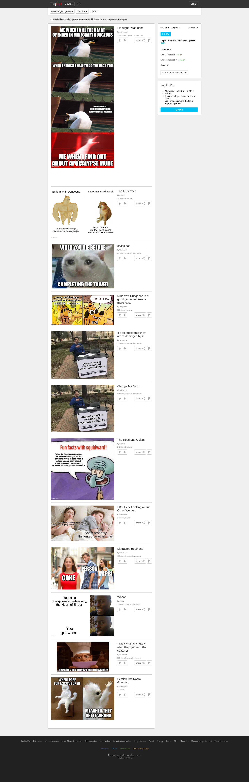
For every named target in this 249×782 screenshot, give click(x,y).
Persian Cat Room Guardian (129, 680)
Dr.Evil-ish (165, 65)
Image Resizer (140, 741)
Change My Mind (128, 386)
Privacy (160, 741)
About (151, 741)
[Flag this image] (149, 40)
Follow (165, 34)
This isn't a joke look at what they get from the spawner (131, 647)
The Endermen (126, 191)
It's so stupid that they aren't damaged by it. (131, 334)
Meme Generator (52, 741)
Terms (168, 741)
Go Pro (179, 109)
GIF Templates (90, 741)
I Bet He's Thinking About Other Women (133, 509)
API (175, 741)
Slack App (184, 741)
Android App (125, 748)
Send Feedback (221, 741)
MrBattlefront (123, 514)
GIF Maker (37, 741)
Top (81, 11)
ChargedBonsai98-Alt (173, 60)
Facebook (105, 748)
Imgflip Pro (25, 741)
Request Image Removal (201, 741)
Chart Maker (105, 741)
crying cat (123, 245)
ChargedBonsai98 (171, 55)
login (163, 43)
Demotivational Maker (122, 741)
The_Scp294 (123, 250)
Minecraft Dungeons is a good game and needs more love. (132, 299)
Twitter (114, 748)
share (138, 40)
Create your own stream (174, 72)
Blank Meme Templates (72, 741)
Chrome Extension (140, 748)
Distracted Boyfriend (130, 548)
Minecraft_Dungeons (61, 11)
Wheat (121, 597)
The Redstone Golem (131, 439)
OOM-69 (121, 195)
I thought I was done (130, 27)
